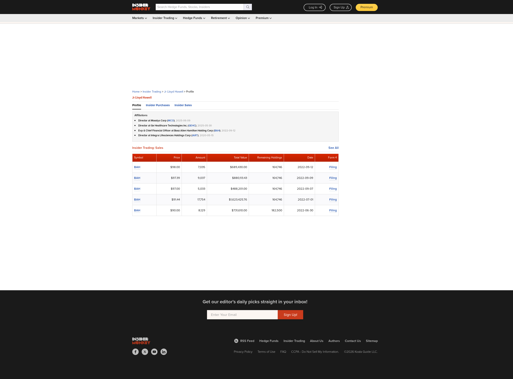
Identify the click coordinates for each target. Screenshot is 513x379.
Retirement (219, 18)
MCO (171, 120)
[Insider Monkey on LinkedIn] (165, 352)
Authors (334, 341)
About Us (316, 341)
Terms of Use (266, 351)
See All (333, 148)
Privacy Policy (243, 351)
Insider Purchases (158, 105)
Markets (138, 18)
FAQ (283, 351)
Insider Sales (183, 105)
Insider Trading (164, 18)
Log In (313, 7)
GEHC (192, 125)
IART (195, 135)
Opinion (242, 18)
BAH (217, 130)
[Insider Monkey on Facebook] (137, 352)
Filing (333, 167)
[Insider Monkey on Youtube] (156, 352)
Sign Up (339, 7)
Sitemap (372, 341)
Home (136, 92)
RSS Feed (247, 341)
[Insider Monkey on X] (146, 352)
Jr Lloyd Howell (173, 92)
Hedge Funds (193, 18)
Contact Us (353, 341)
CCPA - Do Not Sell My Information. (315, 351)
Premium (367, 7)
